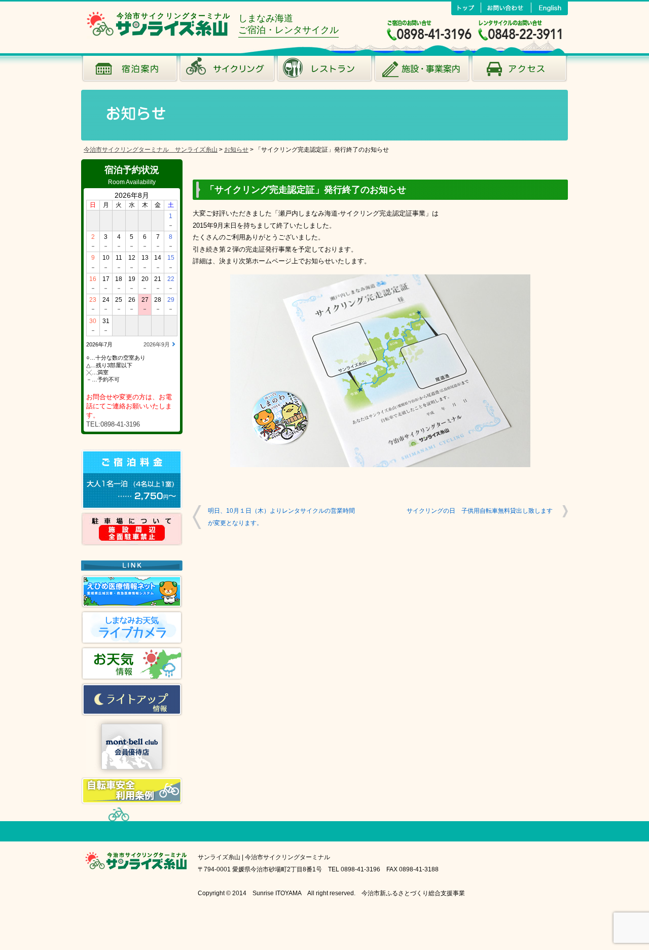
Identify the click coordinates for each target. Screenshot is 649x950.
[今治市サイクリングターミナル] (157, 36)
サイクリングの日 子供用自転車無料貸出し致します (480, 510)
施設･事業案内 (422, 71)
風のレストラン (324, 71)
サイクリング (227, 71)
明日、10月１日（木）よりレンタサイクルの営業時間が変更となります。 (281, 516)
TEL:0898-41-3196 (113, 424)
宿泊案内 (129, 71)
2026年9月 (156, 344)
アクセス (519, 71)
